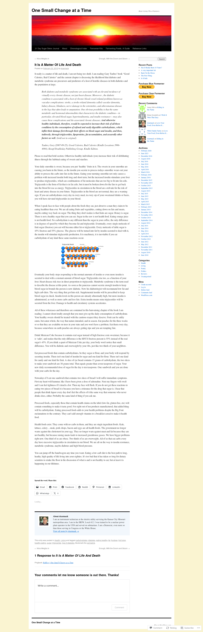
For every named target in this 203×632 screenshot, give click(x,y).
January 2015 (146, 209)
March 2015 (145, 204)
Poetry (143, 268)
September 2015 (146, 188)
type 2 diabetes (68, 543)
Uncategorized (146, 276)
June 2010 (144, 255)
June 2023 (144, 153)
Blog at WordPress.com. (162, 625)
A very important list (148, 70)
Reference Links (140, 48)
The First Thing (146, 75)
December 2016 (146, 156)
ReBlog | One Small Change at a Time (58, 562)
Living (63, 540)
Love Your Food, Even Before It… (155, 124)
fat (109, 540)
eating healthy (101, 540)
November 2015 (146, 183)
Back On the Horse (148, 73)
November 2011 (146, 249)
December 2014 (146, 212)
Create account (146, 284)
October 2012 (146, 239)
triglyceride (56, 543)
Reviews (144, 274)
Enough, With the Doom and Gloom (114, 58)
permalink (91, 543)
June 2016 (144, 164)
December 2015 (146, 180)
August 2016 (145, 158)
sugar (49, 543)
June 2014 (144, 228)
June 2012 (144, 241)
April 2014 (145, 233)
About (64, 48)
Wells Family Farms (154, 130)
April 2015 (145, 201)
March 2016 (145, 172)
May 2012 (144, 244)
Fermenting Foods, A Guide (118, 48)
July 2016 (144, 161)
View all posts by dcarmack (66, 531)
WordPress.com (146, 295)
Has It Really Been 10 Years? (151, 67)
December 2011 (146, 247)
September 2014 (146, 220)
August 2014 (145, 223)
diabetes (91, 540)
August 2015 (145, 191)
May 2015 (144, 199)
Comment (119, 607)
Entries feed (145, 290)
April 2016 (145, 169)
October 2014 (146, 217)
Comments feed (146, 292)
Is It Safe (144, 78)
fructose (114, 540)
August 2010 (145, 252)
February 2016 (146, 174)
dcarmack (65, 68)
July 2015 (144, 193)
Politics (143, 271)
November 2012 (146, 236)
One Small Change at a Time (61, 10)
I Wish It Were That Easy (157, 116)
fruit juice (122, 540)
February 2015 (146, 207)
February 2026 (146, 150)
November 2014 (146, 215)
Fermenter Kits (96, 48)
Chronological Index (78, 48)
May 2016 (144, 166)
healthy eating (40, 543)
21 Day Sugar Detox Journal (47, 48)
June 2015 (144, 196)
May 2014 (144, 231)
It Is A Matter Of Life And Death (58, 64)
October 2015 (146, 185)
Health (57, 540)
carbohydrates (81, 540)
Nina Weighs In (42, 58)
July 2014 (144, 225)
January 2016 (146, 177)
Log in (143, 287)
